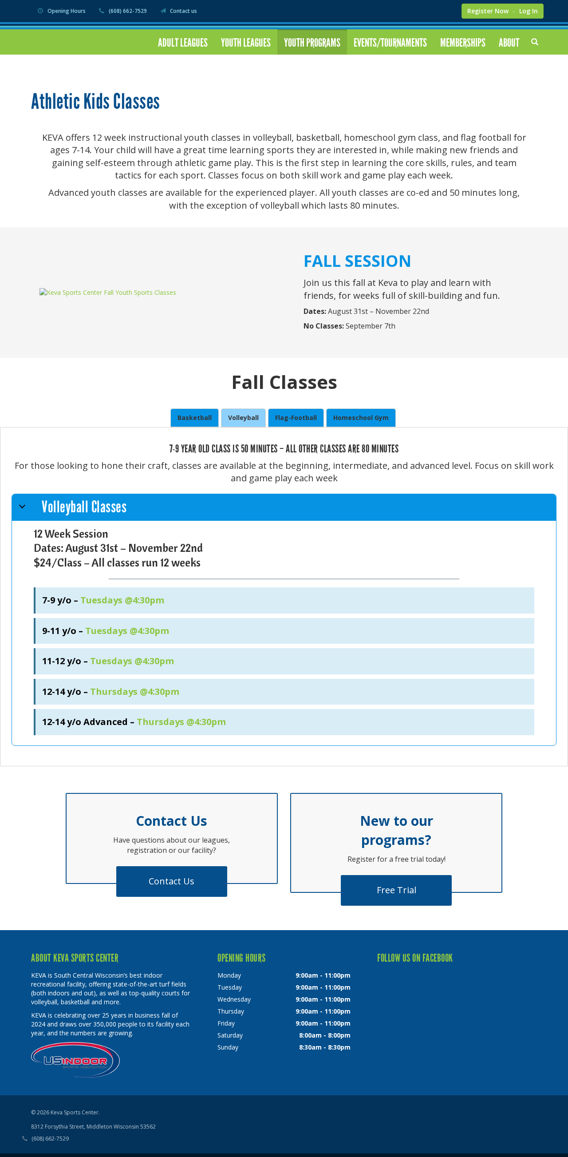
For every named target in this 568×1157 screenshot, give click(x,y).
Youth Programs (312, 43)
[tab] (194, 417)
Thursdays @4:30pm (134, 691)
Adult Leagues (183, 43)
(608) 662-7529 (128, 11)
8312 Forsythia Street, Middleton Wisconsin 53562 (93, 1126)
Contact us (183, 11)
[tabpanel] (284, 594)
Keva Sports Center (75, 46)
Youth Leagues (246, 43)
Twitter (448, 10)
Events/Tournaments (390, 43)
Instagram (409, 10)
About (509, 43)
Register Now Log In (502, 11)
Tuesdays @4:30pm (122, 600)
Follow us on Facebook (415, 957)
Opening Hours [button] (66, 11)
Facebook (429, 10)
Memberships (462, 43)
